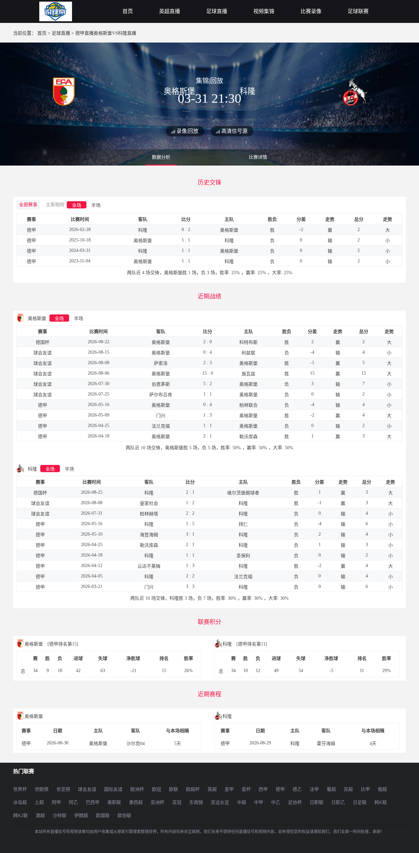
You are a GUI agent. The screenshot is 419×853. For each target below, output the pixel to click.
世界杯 (20, 789)
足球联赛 (358, 11)
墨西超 (136, 802)
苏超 (348, 789)
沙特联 (59, 815)
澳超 (40, 815)
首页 (127, 11)
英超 (212, 789)
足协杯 (295, 802)
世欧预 (41, 789)
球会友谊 (87, 789)
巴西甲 (93, 802)
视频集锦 (263, 11)
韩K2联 (20, 815)
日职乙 (338, 802)
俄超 (382, 789)
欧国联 (103, 815)
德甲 (280, 789)
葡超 (331, 789)
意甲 (229, 789)
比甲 (365, 789)
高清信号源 (234, 131)
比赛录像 (311, 11)
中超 (241, 802)
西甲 (263, 789)
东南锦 (196, 802)
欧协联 (124, 815)
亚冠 (176, 802)
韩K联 (380, 802)
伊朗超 (81, 815)
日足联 (360, 802)
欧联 (173, 789)
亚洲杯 (157, 802)
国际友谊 (113, 789)
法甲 (314, 789)
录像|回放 (187, 131)
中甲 (258, 802)
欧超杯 (193, 789)
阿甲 (56, 802)
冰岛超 (20, 802)
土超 (39, 802)
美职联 (114, 802)
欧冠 (156, 789)
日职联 (316, 802)
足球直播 (216, 11)
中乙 (275, 802)
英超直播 (169, 11)
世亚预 (63, 789)
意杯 (246, 789)
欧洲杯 (137, 789)
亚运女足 (220, 802)
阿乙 (73, 802)
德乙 (297, 789)
